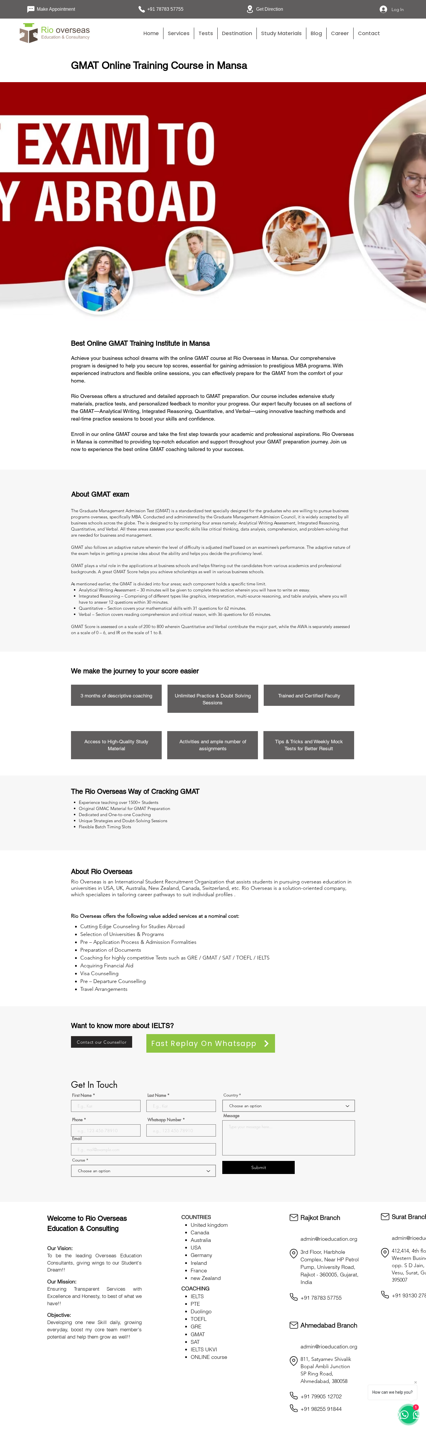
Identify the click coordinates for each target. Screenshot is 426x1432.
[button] (205, 33)
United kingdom (209, 1225)
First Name (82, 1095)
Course (79, 1160)
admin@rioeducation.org (329, 1239)
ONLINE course (209, 1357)
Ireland (199, 1263)
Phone (77, 1120)
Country (230, 1095)
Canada (200, 1232)
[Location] (294, 1253)
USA (196, 1247)
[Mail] (294, 1217)
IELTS (197, 1296)
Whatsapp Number (164, 1120)
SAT (195, 1342)
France (199, 1270)
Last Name (157, 1095)
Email (77, 1139)
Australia (201, 1240)
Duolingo (201, 1311)
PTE (195, 1304)
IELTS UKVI (204, 1349)
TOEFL (199, 1319)
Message (231, 1116)
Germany (201, 1255)
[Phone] (294, 1297)
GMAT (198, 1334)
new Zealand (206, 1278)
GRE (196, 1326)
